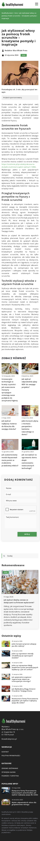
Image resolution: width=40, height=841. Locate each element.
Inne (23, 55)
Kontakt (5, 752)
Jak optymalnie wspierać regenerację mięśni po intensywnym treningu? (21, 679)
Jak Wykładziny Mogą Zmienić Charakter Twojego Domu (23, 690)
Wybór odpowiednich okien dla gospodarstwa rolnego (24, 803)
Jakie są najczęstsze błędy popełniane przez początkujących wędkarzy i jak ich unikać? (25, 667)
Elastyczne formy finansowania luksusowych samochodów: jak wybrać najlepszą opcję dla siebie (25, 793)
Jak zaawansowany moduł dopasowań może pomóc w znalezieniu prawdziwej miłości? (10, 460)
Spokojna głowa (8, 772)
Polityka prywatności (11, 756)
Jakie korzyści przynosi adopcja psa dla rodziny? (24, 645)
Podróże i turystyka (10, 776)
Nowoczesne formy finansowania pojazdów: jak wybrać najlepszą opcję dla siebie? (25, 701)
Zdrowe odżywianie (10, 768)
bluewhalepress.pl (9, 739)
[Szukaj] (4, 555)
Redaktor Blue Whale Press (16, 51)
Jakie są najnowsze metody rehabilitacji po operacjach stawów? (22, 656)
